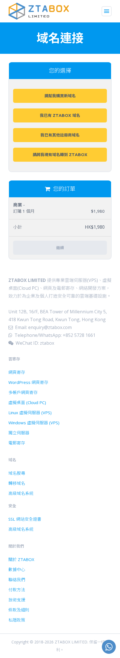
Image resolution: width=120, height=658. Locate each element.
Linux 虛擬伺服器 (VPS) (30, 412)
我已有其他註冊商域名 (60, 135)
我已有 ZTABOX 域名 (60, 115)
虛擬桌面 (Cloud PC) (27, 402)
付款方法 (16, 589)
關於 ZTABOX (21, 559)
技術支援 (16, 600)
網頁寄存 (16, 372)
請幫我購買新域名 (60, 95)
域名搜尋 (16, 473)
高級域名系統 (20, 493)
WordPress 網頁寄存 (28, 382)
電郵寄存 (16, 443)
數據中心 (16, 569)
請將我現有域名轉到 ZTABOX (60, 154)
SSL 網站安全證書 (24, 519)
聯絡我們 (16, 579)
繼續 (60, 247)
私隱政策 (16, 620)
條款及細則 (18, 610)
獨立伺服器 (18, 432)
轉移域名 (16, 483)
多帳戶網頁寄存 (23, 392)
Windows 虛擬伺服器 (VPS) (33, 422)
